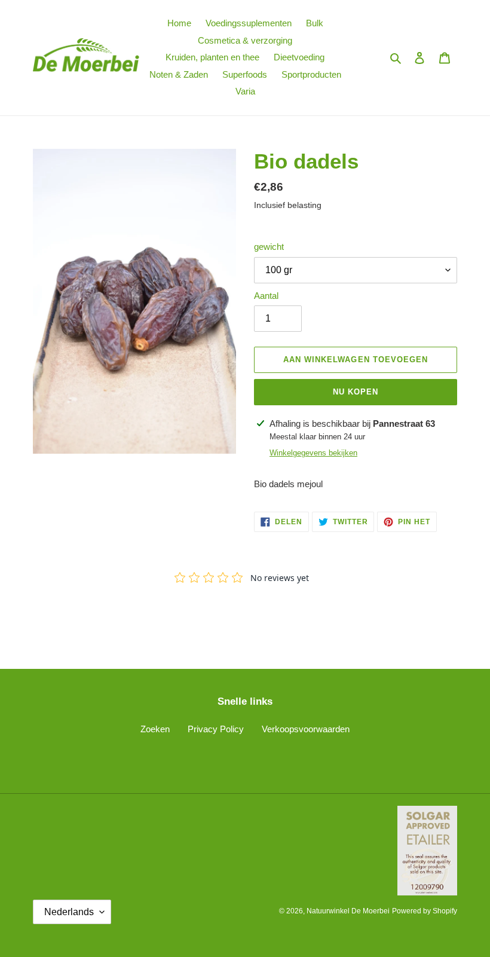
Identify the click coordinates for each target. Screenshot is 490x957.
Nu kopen (355, 391)
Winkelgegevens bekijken (313, 452)
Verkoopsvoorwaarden (306, 729)
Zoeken (155, 729)
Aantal (266, 296)
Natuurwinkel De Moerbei (348, 911)
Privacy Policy (216, 729)
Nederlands (69, 912)
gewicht (269, 246)
